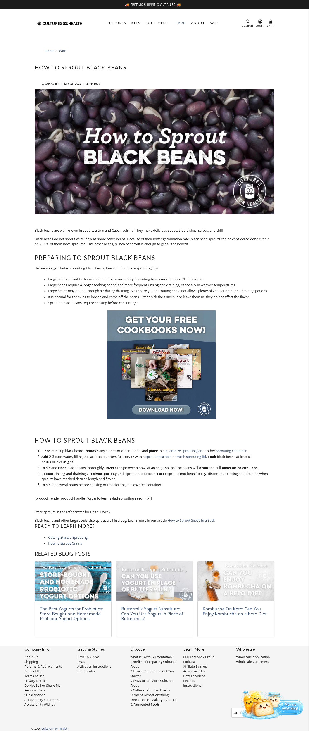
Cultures (116, 23)
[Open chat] (270, 703)
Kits (135, 23)
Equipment (157, 23)
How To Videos (194, 676)
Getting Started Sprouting (68, 537)
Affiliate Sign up (195, 666)
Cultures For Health (54, 729)
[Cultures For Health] (59, 23)
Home (49, 50)
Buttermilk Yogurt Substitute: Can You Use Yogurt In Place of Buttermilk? (152, 613)
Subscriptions (34, 695)
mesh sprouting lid (191, 456)
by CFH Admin (50, 84)
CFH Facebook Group (198, 657)
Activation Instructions (94, 666)
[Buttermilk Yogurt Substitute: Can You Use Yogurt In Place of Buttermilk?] (154, 581)
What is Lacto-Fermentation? (151, 657)
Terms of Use (34, 676)
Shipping (31, 662)
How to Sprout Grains (65, 543)
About (198, 23)
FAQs (81, 662)
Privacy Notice (35, 681)
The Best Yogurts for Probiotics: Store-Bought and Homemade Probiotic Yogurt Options (71, 613)
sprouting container (231, 450)
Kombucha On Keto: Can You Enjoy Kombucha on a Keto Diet (235, 611)
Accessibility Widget (39, 704)
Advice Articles (194, 671)
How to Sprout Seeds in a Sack (191, 520)
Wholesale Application (253, 657)
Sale (214, 23)
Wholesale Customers (252, 662)
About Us (31, 657)
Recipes (189, 681)
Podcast (189, 662)
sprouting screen (158, 456)
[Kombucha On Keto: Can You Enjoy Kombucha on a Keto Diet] (236, 581)
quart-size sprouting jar (183, 450)
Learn (180, 23)
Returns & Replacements (43, 666)
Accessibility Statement (41, 700)
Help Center (86, 671)
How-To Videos (88, 657)
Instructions (192, 685)
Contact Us (32, 671)
